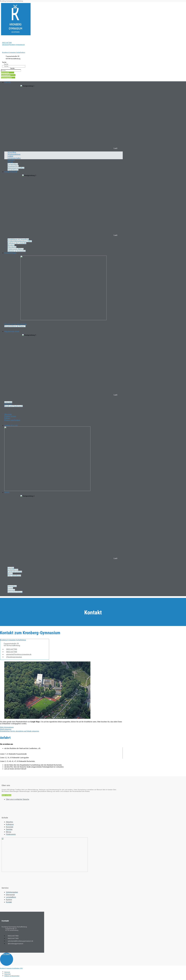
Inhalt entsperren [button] (5, 729)
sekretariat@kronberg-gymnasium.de (13, 44)
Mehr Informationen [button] (7, 727)
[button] (63, 82)
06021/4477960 (7, 42)
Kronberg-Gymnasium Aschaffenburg (13, 52)
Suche (4, 62)
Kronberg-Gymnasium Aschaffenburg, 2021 (11, 968)
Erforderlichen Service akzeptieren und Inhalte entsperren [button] (19, 731)
